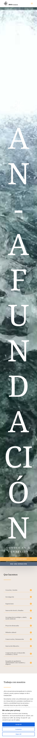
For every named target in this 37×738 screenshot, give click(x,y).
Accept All (18, 724)
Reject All (18, 734)
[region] (18, 722)
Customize (18, 729)
